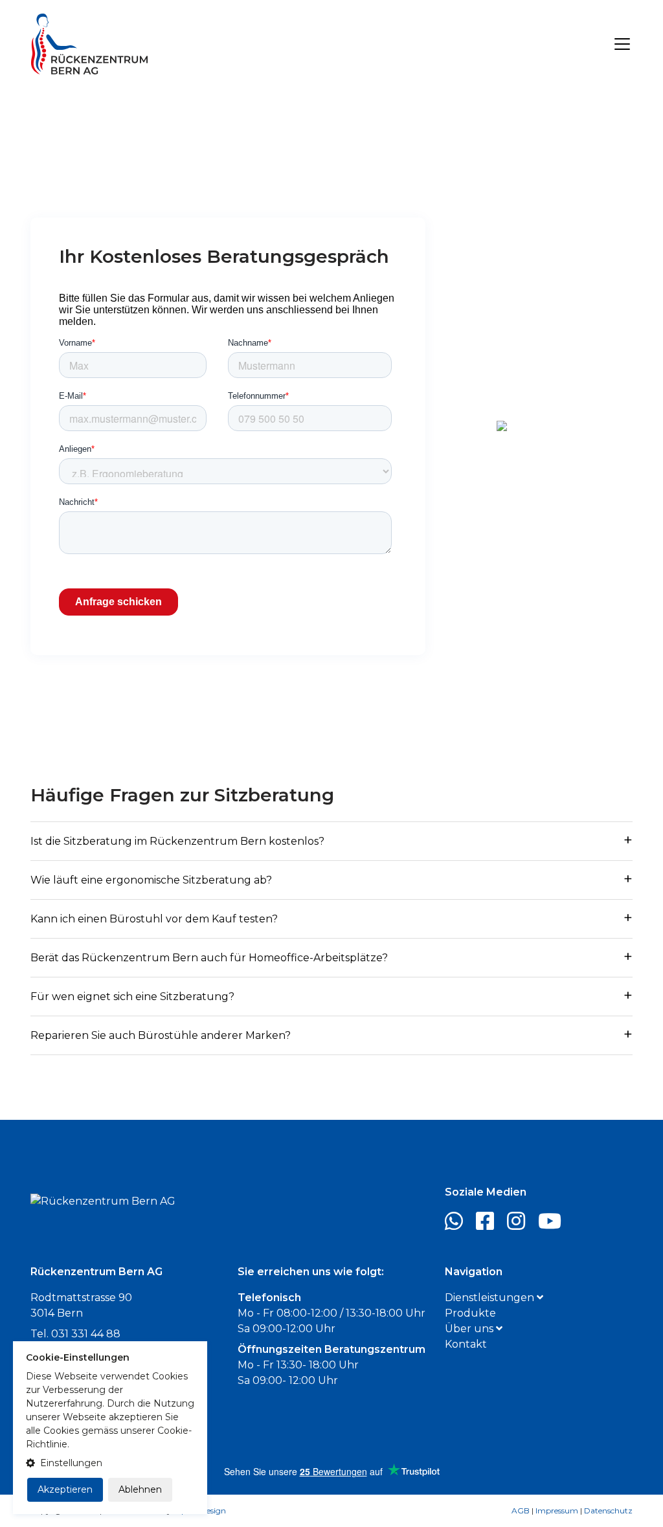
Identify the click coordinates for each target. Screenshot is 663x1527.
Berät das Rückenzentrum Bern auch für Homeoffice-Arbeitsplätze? (209, 958)
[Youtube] (555, 1225)
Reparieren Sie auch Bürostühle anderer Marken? (160, 1035)
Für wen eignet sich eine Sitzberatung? (132, 996)
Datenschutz (608, 1510)
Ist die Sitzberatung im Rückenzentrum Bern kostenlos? (177, 841)
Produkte (470, 1313)
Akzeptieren (65, 1489)
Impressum (556, 1510)
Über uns (470, 1328)
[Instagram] (521, 1225)
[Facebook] (490, 1225)
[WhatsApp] (459, 1225)
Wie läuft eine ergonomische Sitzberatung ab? (151, 880)
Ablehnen (140, 1489)
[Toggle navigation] (622, 44)
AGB (520, 1510)
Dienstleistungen (491, 1297)
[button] (110, 1463)
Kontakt (466, 1344)
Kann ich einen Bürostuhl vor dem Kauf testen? (154, 919)
